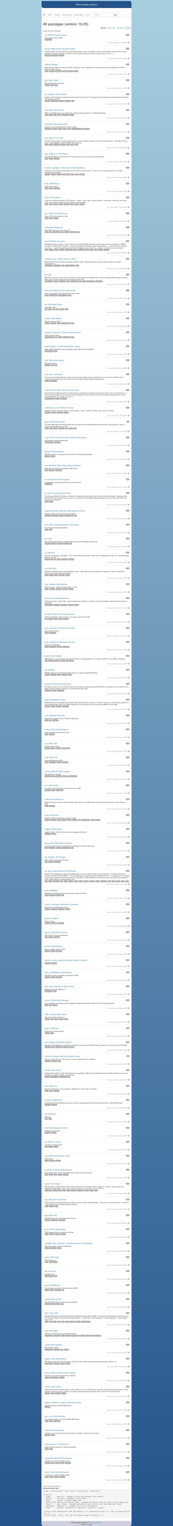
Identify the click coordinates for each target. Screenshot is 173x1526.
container (61, 909)
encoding (48, 691)
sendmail (59, 413)
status (61, 204)
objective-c (48, 991)
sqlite (92, 1336)
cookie (82, 204)
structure (61, 428)
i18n (46, 530)
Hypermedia (48, 281)
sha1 (68, 1190)
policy (75, 250)
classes (68, 1463)
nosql (82, 1336)
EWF (76, 145)
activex (47, 963)
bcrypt (55, 1190)
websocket (56, 232)
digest (86, 1190)
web (68, 145)
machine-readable (77, 129)
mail (46, 188)
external (57, 862)
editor (60, 1019)
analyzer (54, 1061)
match (57, 1234)
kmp (46, 589)
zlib (55, 1175)
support (59, 647)
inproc (64, 776)
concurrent (63, 1077)
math (46, 456)
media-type (57, 266)
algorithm (65, 706)
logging (54, 834)
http (46, 145)
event (47, 951)
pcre (46, 1234)
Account (57, 15)
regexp (65, 589)
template (47, 55)
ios (46, 937)
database (52, 820)
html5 (60, 129)
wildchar (52, 589)
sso (72, 323)
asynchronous (72, 776)
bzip (46, 1262)
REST (55, 281)
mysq (87, 1336)
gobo (46, 428)
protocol (64, 675)
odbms (73, 1336)
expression (54, 1220)
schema (86, 129)
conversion (60, 691)
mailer (66, 413)
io (66, 428)
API (68, 281)
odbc (69, 820)
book (64, 71)
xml (75, 428)
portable (51, 661)
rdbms (98, 820)
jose (66, 309)
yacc (65, 881)
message (56, 188)
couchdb (98, 1336)
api (63, 266)
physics (58, 706)
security (53, 323)
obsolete (47, 516)
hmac (91, 1190)
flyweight (53, 923)
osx (46, 1005)
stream (73, 232)
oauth (60, 337)
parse (80, 881)
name (109, 28)
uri (51, 559)
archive (47, 365)
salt (96, 1190)
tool (56, 619)
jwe (57, 309)
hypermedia (48, 266)
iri (54, 559)
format (52, 1206)
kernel (55, 428)
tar (52, 365)
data (69, 129)
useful (62, 1463)
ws (50, 232)
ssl (62, 1304)
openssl (65, 1175)
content (47, 174)
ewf (46, 250)
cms (46, 1322)
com (53, 790)
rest (84, 281)
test (55, 351)
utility (118, 881)
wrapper (58, 748)
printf (46, 502)
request (63, 145)
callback (61, 575)
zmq (52, 776)
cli (75, 516)
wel (46, 470)
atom (50, 115)
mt (69, 1077)
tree (56, 575)
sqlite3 (68, 1364)
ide (59, 1061)
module (72, 1322)
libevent (52, 951)
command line (49, 399)
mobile (51, 937)
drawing (53, 1133)
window (63, 661)
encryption (48, 40)
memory (47, 1061)
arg (46, 848)
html (76, 71)
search (64, 1393)
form (91, 250)
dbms (92, 820)
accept (53, 174)
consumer (67, 337)
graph (53, 706)
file (56, 365)
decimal (52, 456)
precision (57, 442)
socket (67, 232)
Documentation (96, 1522)
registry (65, 544)
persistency (48, 1336)
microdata (48, 129)
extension (58, 470)
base (46, 647)
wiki (46, 71)
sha (64, 1190)
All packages (78, 15)
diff (46, 1119)
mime (76, 204)
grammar (61, 1220)
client (50, 145)
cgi (50, 720)
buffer (70, 428)
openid (47, 323)
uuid (46, 762)
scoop (47, 1378)
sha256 (74, 1190)
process (47, 1105)
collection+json (70, 266)
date (128, 28)
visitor (67, 575)
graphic (59, 544)
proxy (100, 250)
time (113, 881)
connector (68, 250)
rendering (55, 55)
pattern (71, 589)
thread (68, 909)
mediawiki (58, 71)
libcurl (60, 1175)
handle (52, 1161)
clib (46, 1175)
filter (46, 1206)
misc (57, 1463)
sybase (75, 820)
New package (67, 15)
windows (51, 470)
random (47, 1435)
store (46, 820)
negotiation (66, 174)
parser (47, 85)
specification (49, 351)
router (61, 101)
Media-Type (74, 281)
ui (67, 661)
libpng (51, 1175)
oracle (64, 820)
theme (78, 1322)
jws (54, 309)
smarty (61, 55)
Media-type (62, 281)
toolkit (71, 661)
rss (46, 115)
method (67, 204)
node (67, 1322)
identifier (70, 559)
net (53, 1304)
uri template (54, 101)
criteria (47, 1393)
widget (87, 250)
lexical (71, 881)
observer (60, 923)
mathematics (49, 442)
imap (51, 188)
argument (63, 399)
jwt (46, 309)
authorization (53, 295)
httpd (50, 218)
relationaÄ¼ (85, 820)
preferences (48, 605)
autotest (51, 734)
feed (55, 115)
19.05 (87, 15)
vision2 (70, 605)
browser (47, 1047)
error (46, 381)
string (97, 881)
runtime (47, 834)
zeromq (47, 776)
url (73, 101)
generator (67, 101)
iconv (53, 691)
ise (51, 428)
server (56, 218)
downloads (120, 28)
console (56, 605)
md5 (60, 1190)
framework (53, 381)
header (55, 204)
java (46, 806)
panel (60, 619)
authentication (63, 295)
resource (64, 559)
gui (46, 619)
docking (66, 619)
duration (56, 1091)
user (62, 1322)
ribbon (53, 977)
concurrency (54, 1077)
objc (54, 991)
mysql (59, 820)
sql (79, 820)
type (72, 204)
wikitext (51, 71)
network (56, 145)
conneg (59, 174)
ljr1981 (47, 1463)
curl (72, 145)
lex (61, 881)
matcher (58, 589)
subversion (48, 484)
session (80, 250)
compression (53, 1262)
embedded (59, 1047)
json (52, 85)
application (63, 605)
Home (50, 15)
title (114, 28)
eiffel (51, 1421)
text (56, 85)
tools (122, 881)
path (58, 559)
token (61, 309)
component (59, 790)
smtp (53, 413)
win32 (53, 544)
